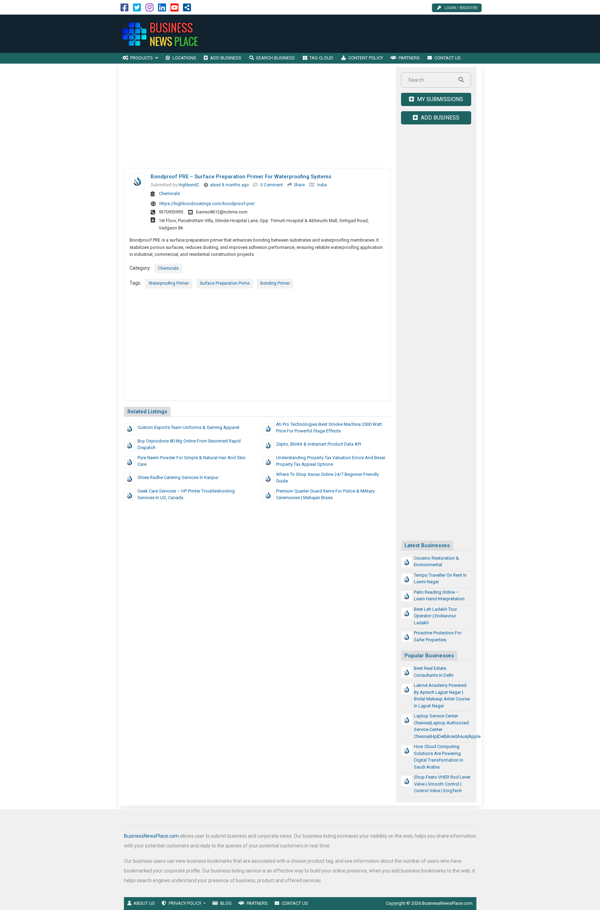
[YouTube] (174, 9)
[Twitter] (137, 9)
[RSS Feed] (187, 9)
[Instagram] (149, 9)
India (322, 184)
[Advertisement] (355, 33)
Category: (140, 268)
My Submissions (439, 99)
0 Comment (271, 184)
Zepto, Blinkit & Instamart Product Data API (318, 444)
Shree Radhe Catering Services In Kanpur (178, 477)
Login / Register (460, 8)
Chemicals (169, 193)
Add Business (439, 117)
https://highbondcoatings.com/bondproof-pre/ (207, 203)
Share (299, 184)
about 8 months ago (229, 184)
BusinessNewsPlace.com (151, 836)
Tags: (135, 283)
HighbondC (188, 184)
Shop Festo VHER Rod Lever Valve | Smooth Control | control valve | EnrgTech (442, 783)
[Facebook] (124, 9)
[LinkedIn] (162, 9)
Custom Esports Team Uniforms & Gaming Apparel (188, 427)
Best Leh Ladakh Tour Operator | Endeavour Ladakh (435, 616)
